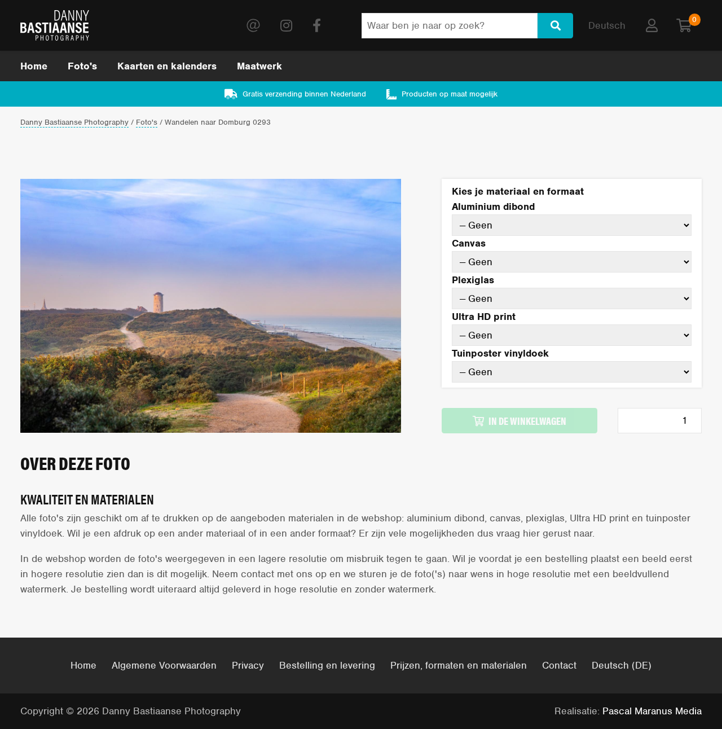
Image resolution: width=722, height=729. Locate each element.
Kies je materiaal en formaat (518, 191)
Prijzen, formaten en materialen (458, 665)
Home (33, 66)
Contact (559, 665)
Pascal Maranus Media (652, 711)
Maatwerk (259, 66)
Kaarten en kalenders (167, 66)
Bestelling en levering (327, 665)
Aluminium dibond (493, 206)
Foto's (82, 66)
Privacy (248, 665)
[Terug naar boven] (681, 688)
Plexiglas (473, 280)
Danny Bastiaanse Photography (74, 122)
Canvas (469, 243)
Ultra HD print (484, 316)
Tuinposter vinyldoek (500, 353)
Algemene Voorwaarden (164, 665)
